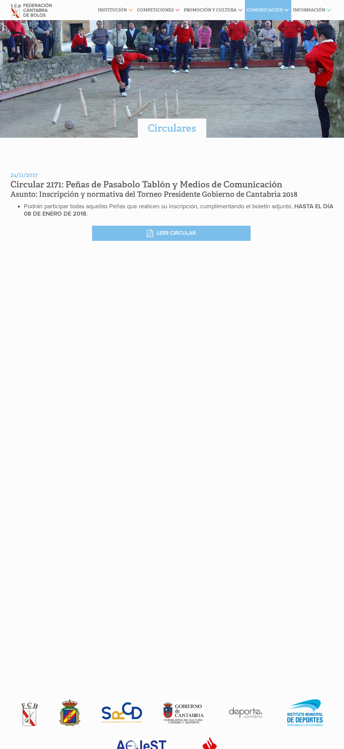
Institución (112, 10)
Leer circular (176, 233)
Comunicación (265, 10)
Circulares (172, 128)
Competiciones (155, 10)
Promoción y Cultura (210, 10)
